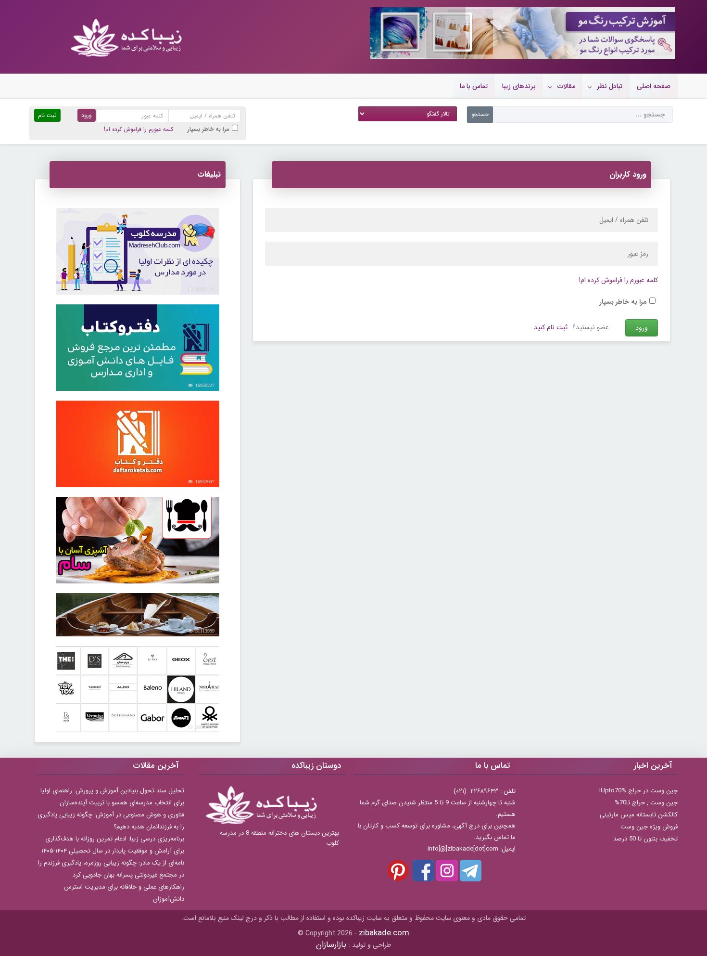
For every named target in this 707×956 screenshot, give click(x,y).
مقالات (566, 86)
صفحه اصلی (653, 86)
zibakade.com (384, 933)
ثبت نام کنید (551, 327)
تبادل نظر (609, 86)
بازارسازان (331, 944)
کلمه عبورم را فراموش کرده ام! (138, 129)
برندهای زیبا (519, 86)
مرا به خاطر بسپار (208, 129)
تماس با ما (474, 86)
